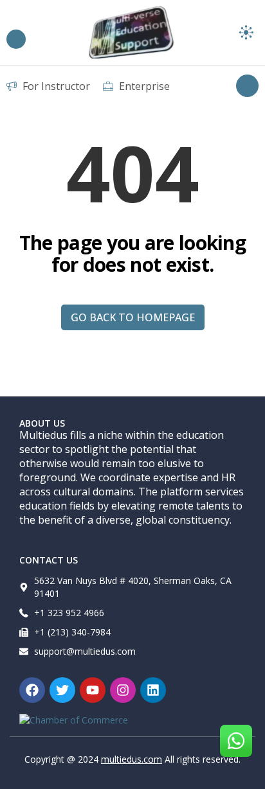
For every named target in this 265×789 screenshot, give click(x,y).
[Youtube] (92, 690)
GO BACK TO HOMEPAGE (133, 317)
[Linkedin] (153, 690)
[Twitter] (62, 690)
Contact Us (48, 560)
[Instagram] (123, 690)
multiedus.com (131, 759)
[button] (247, 33)
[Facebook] (32, 690)
